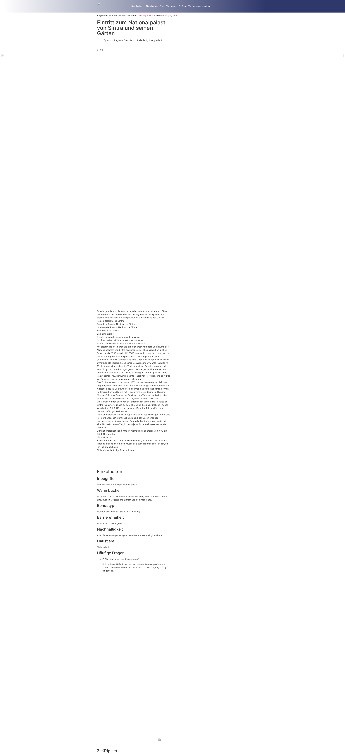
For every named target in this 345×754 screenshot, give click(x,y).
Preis (161, 6)
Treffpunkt (171, 6)
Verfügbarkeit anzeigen (199, 6)
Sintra (152, 15)
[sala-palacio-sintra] (172, 168)
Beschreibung (137, 6)
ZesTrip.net (107, 750)
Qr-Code (183, 6)
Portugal (143, 15)
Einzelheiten (152, 6)
